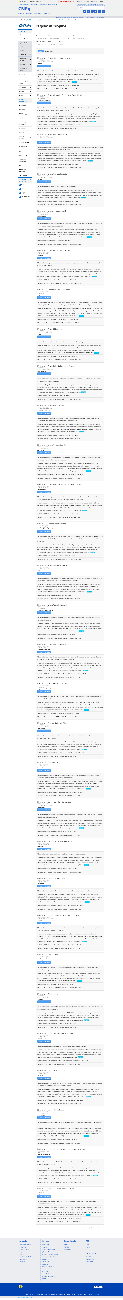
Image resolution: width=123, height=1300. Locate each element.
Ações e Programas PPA (23, 114)
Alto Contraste (91, 4)
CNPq (30, 20)
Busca (61, 41)
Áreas (49, 41)
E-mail (40, 66)
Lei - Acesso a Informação (23, 147)
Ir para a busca (43, 4)
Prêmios (21, 78)
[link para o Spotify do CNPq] (99, 11)
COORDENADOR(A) (43, 60)
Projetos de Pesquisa (74, 20)
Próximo (93, 1228)
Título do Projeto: (42, 71)
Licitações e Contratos (22, 137)
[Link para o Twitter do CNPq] (95, 11)
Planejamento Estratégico (22, 170)
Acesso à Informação (22, 100)
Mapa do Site (100, 4)
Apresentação (24, 43)
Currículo (47, 66)
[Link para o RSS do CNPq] (103, 11)
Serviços (81, 17)
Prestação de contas (23, 69)
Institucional (22, 35)
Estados (50, 36)
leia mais (74, 82)
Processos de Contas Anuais (23, 123)
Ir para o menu (33, 4)
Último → (100, 1228)
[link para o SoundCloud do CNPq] (88, 11)
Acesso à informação (35, 1)
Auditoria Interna (23, 119)
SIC (20, 152)
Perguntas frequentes (61, 17)
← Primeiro (79, 1228)
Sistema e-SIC (23, 156)
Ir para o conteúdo (23, 4)
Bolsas (21, 47)
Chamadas (23, 55)
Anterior (86, 1228)
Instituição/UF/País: (43, 85)
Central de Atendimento (72, 17)
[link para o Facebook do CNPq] (92, 11)
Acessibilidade (82, 4)
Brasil (24, 1)
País (37, 36)
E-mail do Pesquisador (90, 17)
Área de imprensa (100, 17)
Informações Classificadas (22, 160)
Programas (22, 74)
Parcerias (21, 91)
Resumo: (40, 74)
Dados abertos (23, 175)
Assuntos (36, 20)
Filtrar (41, 51)
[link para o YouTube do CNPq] (84, 11)
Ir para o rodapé (52, 4)
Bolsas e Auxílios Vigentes (59, 20)
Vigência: (40, 89)
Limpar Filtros (49, 51)
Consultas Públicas (24, 142)
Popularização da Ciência (23, 82)
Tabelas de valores (23, 59)
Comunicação (22, 87)
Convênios (22, 128)
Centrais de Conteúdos (22, 180)
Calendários (23, 64)
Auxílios (22, 51)
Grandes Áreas (40, 41)
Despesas (21, 132)
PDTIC (20, 165)
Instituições (74, 36)
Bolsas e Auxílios (45, 20)
